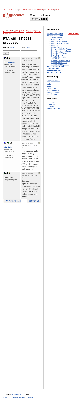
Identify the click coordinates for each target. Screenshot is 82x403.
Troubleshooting (53, 90)
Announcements (53, 92)
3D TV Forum (56, 37)
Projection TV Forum (59, 53)
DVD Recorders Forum (60, 43)
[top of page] (4, 58)
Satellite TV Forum (58, 57)
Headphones (49, 9)
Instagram (51, 104)
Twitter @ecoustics (54, 108)
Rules (49, 86)
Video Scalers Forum (59, 63)
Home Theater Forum (55, 67)
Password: (26, 47)
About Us (6, 397)
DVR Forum (55, 45)
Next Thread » (34, 201)
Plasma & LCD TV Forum (61, 49)
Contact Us (14, 397)
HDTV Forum (56, 47)
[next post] (6, 58)
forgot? (29, 47)
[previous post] (6, 143)
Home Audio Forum (55, 34)
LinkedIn (50, 106)
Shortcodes (51, 88)
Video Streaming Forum (60, 65)
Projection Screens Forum (61, 51)
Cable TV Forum (57, 39)
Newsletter (22, 397)
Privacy (30, 397)
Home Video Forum (55, 36)
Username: (9, 47)
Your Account (52, 94)
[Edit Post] (39, 58)
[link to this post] (9, 58)
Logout (49, 83)
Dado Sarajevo (9, 62)
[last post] (7, 58)
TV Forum (55, 59)
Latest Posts (8, 9)
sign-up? (12, 47)
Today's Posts (73, 34)
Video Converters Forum (60, 61)
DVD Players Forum (59, 41)
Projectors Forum (57, 55)
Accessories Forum (55, 70)
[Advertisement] (22, 297)
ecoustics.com (16, 394)
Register (50, 84)
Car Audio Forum (54, 68)
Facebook (51, 103)
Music (57, 9)
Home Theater (37, 9)
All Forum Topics (54, 72)
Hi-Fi (16, 9)
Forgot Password (53, 81)
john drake (8, 147)
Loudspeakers (25, 9)
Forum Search (39, 18)
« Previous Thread (12, 201)
